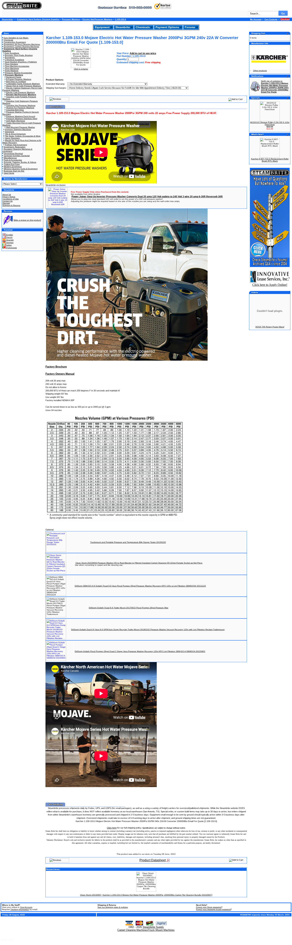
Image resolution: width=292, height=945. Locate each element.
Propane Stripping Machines (18, 129)
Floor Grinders (11, 64)
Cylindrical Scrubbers (14, 60)
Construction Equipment (15, 42)
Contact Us (7, 201)
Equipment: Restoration (14, 147)
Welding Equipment (13, 166)
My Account (255, 19)
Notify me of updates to (275, 86)
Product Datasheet (152, 860)
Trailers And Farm (12, 164)
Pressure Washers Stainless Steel (21, 118)
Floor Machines (12, 68)
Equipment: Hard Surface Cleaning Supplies (38, 19)
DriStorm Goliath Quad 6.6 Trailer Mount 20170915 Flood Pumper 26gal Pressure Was (128, 608)
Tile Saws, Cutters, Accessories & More (23, 136)
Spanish (10, 240)
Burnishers (10, 57)
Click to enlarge (81, 69)
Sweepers (9, 132)
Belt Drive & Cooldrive (16, 81)
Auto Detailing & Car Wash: (16, 38)
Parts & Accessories (13, 160)
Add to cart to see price (143, 53)
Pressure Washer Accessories (18, 73)
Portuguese (11, 248)
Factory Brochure (56, 366)
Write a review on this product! (27, 220)
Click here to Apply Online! (269, 284)
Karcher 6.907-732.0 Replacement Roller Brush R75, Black (270, 160)
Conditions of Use (10, 199)
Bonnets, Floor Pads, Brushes (19, 55)
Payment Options (167, 27)
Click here (112, 828)
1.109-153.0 (120, 19)
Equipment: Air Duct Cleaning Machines (22, 44)
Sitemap (6, 203)
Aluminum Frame (13, 77)
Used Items (9, 173)
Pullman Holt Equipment (16, 145)
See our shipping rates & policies (113, 907)
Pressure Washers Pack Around (20, 116)
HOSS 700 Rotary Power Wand (269, 327)
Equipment (102, 27)
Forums (190, 27)
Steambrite (122, 27)
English (9, 235)
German (10, 242)
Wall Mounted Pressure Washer (20, 127)
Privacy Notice (8, 197)
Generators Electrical (13, 153)
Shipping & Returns (11, 205)
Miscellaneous (10, 158)
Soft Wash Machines (15, 121)
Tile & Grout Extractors (15, 134)
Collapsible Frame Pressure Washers (23, 84)
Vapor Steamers (12, 138)
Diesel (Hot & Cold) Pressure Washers (23, 86)
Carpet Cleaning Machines (132, 930)
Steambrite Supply (153, 927)
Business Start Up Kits (14, 171)
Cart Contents (270, 19)
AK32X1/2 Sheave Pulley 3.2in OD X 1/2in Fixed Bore (269, 123)
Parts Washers (11, 70)
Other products (260, 70)
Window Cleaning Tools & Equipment (21, 169)
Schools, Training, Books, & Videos (20, 162)
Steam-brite (7, 19)
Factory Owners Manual (59, 373)
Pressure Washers (71, 19)
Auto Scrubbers (12, 53)
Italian (9, 245)
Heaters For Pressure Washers (20, 108)
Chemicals (143, 27)
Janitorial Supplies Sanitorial (17, 156)
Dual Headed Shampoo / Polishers (21, 62)
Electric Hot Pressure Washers (97, 19)
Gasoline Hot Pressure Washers (20, 105)
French (9, 237)
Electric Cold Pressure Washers (20, 92)
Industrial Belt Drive (15, 110)
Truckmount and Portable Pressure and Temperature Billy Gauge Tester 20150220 (128, 542)
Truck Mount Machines (161, 930)
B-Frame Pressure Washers (18, 79)
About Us (6, 194)
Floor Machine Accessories (17, 66)
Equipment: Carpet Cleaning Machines (21, 46)
